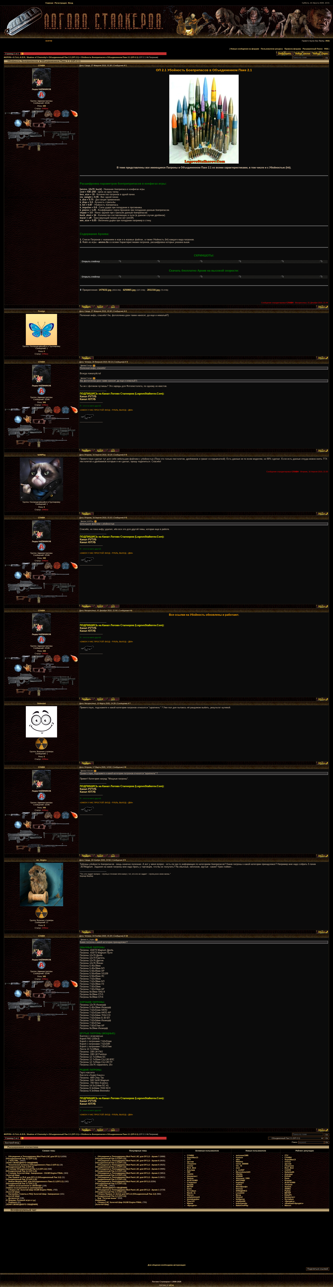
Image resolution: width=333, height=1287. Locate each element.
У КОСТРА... (13, 1161)
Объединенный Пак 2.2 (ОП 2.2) (21, 1158)
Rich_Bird (191, 1168)
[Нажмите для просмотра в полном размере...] (204, 162)
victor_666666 (242, 1164)
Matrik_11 (191, 1193)
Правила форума (292, 49)
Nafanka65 (289, 1172)
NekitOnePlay (242, 1205)
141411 (239, 1185)
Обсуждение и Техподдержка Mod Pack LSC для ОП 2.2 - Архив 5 (128, 1165)
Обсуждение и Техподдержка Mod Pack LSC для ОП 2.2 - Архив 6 (128, 1161)
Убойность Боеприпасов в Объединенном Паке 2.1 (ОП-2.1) (109, 57)
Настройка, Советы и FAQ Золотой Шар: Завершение (33, 1194)
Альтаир (191, 1170)
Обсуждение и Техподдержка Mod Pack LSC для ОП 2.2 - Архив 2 (128, 1173)
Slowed (239, 1197)
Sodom (190, 1178)
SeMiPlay (41, 455)
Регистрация (61, 3)
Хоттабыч (191, 1191)
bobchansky (241, 1203)
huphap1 (240, 1182)
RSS (328, 41)
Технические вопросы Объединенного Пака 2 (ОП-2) (33, 1165)
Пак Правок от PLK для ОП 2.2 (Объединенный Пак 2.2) (34, 1177)
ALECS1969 (192, 1180)
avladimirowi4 (193, 1197)
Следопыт (192, 1182)
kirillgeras (240, 1199)
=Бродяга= (192, 1205)
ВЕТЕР (190, 1187)
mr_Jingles (41, 860)
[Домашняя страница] (100, 306)
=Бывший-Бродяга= (294, 1203)
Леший (190, 1185)
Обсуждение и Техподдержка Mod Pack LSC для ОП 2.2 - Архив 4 (128, 1169)
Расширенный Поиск (313, 49)
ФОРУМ (7, 57)
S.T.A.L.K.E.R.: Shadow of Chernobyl (30, 57)
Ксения (288, 1180)
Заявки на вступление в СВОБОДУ (25, 1186)
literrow (239, 1189)
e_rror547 (240, 1170)
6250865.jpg (129, 290)
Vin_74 (239, 1166)
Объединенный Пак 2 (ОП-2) (19, 1167)
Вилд (238, 1195)
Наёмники (100, 1200)
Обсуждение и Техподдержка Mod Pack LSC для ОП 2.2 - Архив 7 (128, 1156)
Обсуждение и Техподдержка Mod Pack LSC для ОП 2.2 (34, 1156)
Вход (70, 3)
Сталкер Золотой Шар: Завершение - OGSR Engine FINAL (35, 1173)
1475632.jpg (105, 290)
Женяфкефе (241, 1187)
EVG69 (288, 1176)
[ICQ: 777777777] (113, 306)
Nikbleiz (239, 1162)
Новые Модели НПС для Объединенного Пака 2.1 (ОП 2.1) (36, 1181)
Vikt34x (239, 1174)
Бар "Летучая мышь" (107, 1198)
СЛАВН (41, 65)
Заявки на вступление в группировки (24, 1188)
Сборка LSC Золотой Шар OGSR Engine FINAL (30, 1190)
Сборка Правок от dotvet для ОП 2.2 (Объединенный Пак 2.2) (127, 1194)
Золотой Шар (12, 1175)
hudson (239, 1157)
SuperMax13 (192, 1157)
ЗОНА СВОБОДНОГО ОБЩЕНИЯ (21, 1163)
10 (127, 936)
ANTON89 (240, 1180)
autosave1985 (242, 1155)
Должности (13, 1198)
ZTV (189, 1160)
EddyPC (288, 1195)
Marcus (190, 1195)
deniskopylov (193, 1199)
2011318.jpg (153, 290)
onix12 (190, 1166)
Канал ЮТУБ (88, 399)
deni (238, 1168)
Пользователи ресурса (272, 49)
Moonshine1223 (243, 1172)
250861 (288, 1189)
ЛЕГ (189, 1172)
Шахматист (192, 1176)
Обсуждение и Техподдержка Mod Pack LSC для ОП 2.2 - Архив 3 (128, 1177)
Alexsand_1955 (243, 1178)
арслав (190, 1162)
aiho (238, 1160)
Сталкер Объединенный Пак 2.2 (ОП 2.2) (27, 1169)
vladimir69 (240, 1201)
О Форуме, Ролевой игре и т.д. (20, 1200)
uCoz (171, 1285)
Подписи (12, 1202)
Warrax (190, 1203)
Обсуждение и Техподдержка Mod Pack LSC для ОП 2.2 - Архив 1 (128, 1190)
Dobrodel (41, 703)
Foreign (41, 311)
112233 (190, 1174)
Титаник (288, 1185)
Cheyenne (191, 1164)
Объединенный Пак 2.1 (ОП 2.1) (64, 57)
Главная (49, 3)
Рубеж (288, 1191)
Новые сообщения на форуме (244, 49)
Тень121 (191, 1201)
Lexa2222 (240, 1193)
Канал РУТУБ (88, 396)
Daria (189, 1189)
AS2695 (239, 1176)
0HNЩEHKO (241, 1191)
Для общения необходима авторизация (166, 1265)
